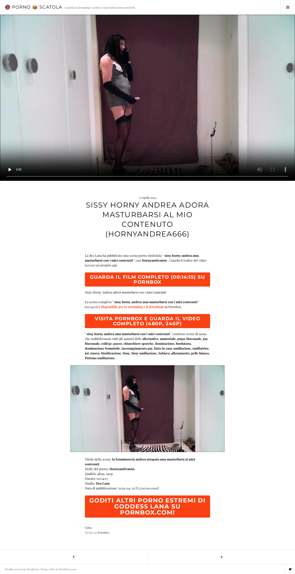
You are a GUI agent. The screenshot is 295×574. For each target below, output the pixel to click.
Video (88, 528)
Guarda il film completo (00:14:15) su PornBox (147, 279)
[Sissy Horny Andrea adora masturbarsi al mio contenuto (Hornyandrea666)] (147, 408)
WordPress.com (67, 569)
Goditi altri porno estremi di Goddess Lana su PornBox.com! (147, 506)
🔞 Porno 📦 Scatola (33, 7)
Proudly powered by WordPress (22, 569)
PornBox (103, 532)
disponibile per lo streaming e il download (132, 307)
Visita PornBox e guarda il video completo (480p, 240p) (147, 321)
